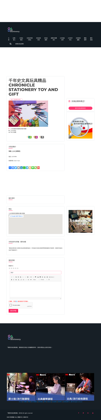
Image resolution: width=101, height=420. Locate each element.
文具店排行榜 (38, 38)
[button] (11, 277)
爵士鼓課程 (34, 401)
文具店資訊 (21, 38)
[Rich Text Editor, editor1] (35, 289)
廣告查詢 (91, 38)
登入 (16, 301)
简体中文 (25, 417)
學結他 (49, 401)
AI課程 (25, 401)
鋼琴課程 (40, 401)
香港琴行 (60, 401)
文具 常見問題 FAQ (12, 417)
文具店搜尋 (46, 38)
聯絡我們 (85, 38)
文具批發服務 (78, 38)
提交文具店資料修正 (80, 108)
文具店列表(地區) (30, 38)
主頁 (8, 38)
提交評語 (13, 311)
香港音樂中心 (67, 401)
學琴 (45, 401)
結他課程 (54, 401)
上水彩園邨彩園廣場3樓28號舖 (18, 128)
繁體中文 (20, 417)
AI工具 (20, 401)
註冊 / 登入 (14, 38)
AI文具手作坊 (70, 38)
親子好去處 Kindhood (76, 401)
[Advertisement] (50, 11)
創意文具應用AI (54, 38)
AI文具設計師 (62, 38)
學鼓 (29, 401)
